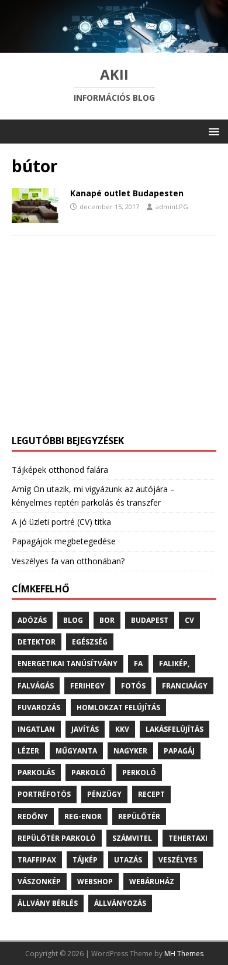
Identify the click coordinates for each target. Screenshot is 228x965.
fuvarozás (39, 707)
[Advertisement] (114, 341)
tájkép (85, 860)
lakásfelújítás (174, 729)
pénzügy (104, 794)
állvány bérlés (48, 903)
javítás (85, 729)
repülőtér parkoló (57, 838)
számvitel (132, 838)
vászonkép (39, 881)
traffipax (37, 860)
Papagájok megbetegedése (64, 541)
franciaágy (185, 686)
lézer (28, 751)
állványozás (120, 903)
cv (189, 620)
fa (138, 664)
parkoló (88, 773)
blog (73, 620)
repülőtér (139, 816)
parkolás (36, 773)
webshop (95, 881)
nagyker (130, 751)
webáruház (151, 881)
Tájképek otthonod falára (60, 469)
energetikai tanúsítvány (68, 664)
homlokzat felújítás (118, 707)
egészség (90, 642)
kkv (122, 729)
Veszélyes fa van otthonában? (68, 561)
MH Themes (183, 954)
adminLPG (172, 206)
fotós (133, 686)
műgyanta (76, 751)
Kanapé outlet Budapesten (127, 193)
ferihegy (87, 686)
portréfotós (44, 794)
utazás (128, 860)
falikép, (174, 664)
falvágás (36, 686)
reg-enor (83, 816)
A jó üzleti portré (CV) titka (61, 521)
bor (107, 620)
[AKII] (114, 46)
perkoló (139, 773)
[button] (212, 130)
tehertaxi (188, 838)
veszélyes (177, 860)
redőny (33, 816)
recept (151, 794)
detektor (37, 642)
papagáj (179, 751)
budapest (149, 620)
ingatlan (36, 729)
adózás (32, 620)
